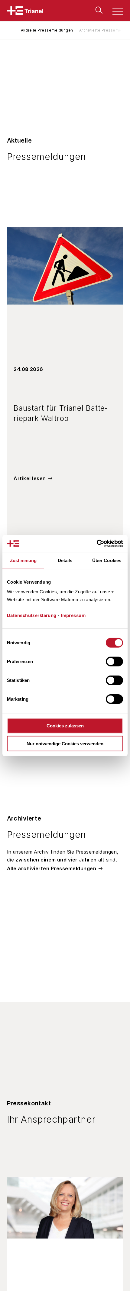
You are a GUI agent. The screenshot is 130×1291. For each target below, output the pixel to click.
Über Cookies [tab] (106, 560)
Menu (114, 12)
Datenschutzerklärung (32, 615)
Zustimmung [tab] (23, 560)
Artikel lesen (30, 478)
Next (116, 30)
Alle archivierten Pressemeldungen (51, 868)
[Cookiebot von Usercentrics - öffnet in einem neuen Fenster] (96, 544)
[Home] (25, 10)
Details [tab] (65, 560)
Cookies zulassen (65, 725)
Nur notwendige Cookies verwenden (65, 743)
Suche (97, 10)
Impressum (73, 615)
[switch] (114, 661)
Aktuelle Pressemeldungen (47, 30)
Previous (14, 30)
